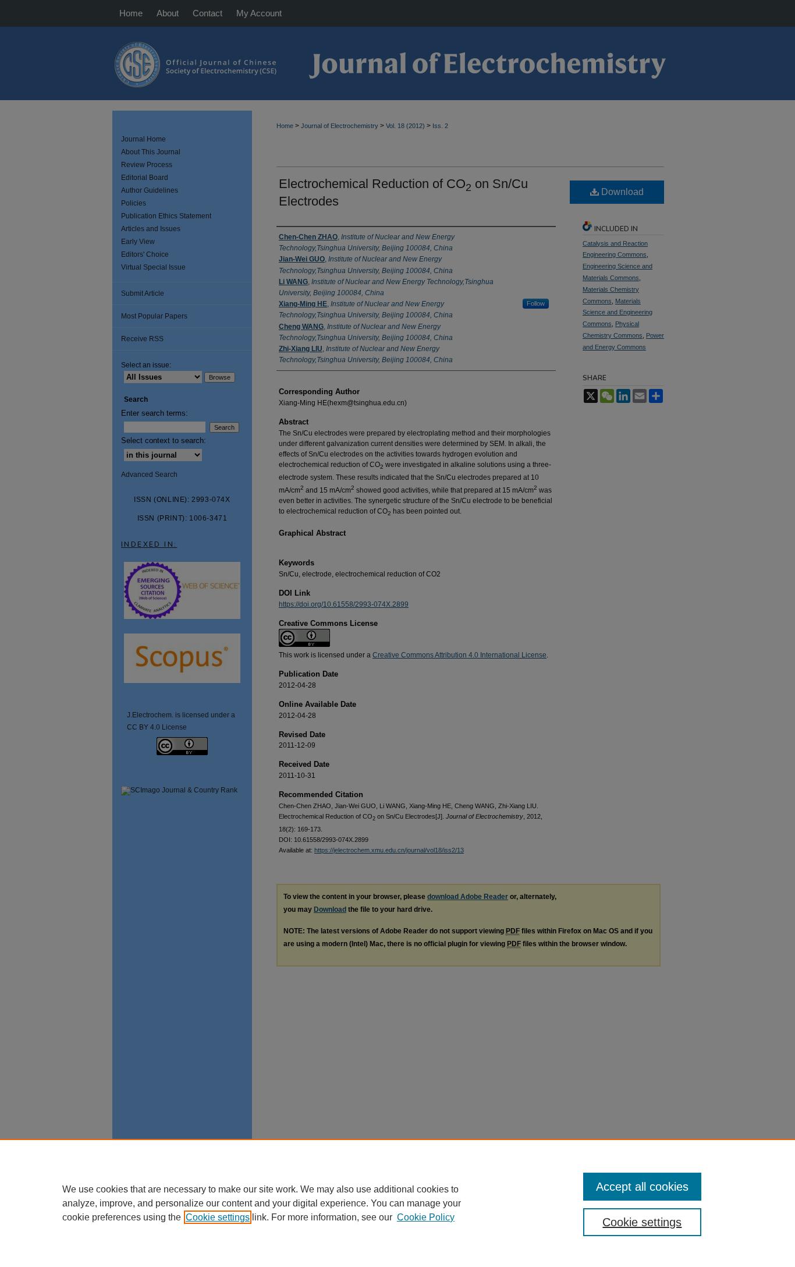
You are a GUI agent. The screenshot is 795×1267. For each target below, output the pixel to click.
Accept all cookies (642, 1186)
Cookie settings (218, 1217)
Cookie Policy (426, 1217)
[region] (397, 1203)
